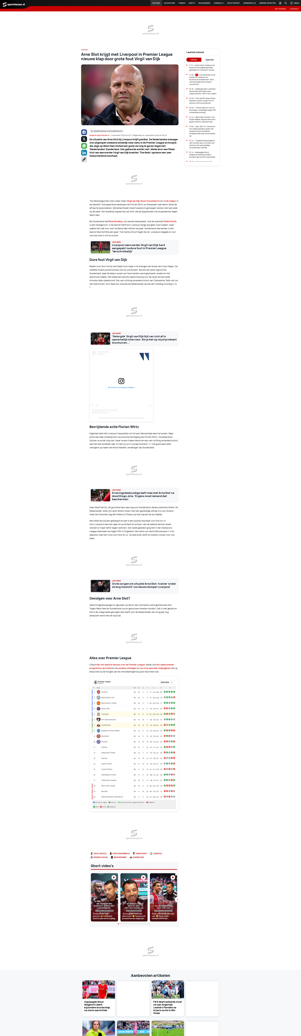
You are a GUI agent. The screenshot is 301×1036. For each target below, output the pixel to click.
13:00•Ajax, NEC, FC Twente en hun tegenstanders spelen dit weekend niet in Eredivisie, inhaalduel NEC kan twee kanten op (202, 131)
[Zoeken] (285, 3)
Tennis (181, 3)
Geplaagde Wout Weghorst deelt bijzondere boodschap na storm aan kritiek (97, 1006)
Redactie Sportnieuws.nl (99, 135)
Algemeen (210, 60)
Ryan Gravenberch (150, 201)
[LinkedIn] (84, 153)
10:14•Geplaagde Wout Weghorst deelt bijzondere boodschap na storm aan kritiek (202, 154)
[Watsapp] (84, 146)
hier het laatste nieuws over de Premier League (120, 664)
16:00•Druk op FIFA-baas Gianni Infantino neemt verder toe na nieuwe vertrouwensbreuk (202, 100)
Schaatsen (169, 3)
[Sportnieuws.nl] (14, 4)
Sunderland (138, 857)
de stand (107, 668)
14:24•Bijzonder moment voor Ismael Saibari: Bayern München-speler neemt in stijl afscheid (202, 119)
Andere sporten (267, 3)
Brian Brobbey (116, 221)
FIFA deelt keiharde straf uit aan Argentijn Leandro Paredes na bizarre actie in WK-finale (167, 1007)
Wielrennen (204, 3)
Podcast (294, 9)
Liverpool (157, 853)
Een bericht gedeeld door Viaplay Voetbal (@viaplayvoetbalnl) (121, 418)
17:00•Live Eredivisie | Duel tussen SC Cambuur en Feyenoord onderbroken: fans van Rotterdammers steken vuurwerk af (202, 79)
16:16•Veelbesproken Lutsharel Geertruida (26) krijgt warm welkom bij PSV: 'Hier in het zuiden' (203, 91)
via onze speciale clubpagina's (155, 668)
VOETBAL (84, 50)
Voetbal (156, 3)
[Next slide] (177, 899)
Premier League (101, 857)
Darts (192, 3)
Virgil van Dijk (133, 201)
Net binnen (280, 9)
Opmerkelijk (249, 3)
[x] (84, 139)
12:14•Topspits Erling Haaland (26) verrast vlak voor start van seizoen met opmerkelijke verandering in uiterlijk (201, 144)
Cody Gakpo (169, 201)
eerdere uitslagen (127, 668)
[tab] (118, 923)
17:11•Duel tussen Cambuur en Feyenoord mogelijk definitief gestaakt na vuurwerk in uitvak (202, 67)
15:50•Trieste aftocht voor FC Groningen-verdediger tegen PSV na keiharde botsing (202, 110)
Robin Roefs (170, 221)
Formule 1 (219, 3)
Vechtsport (233, 3)
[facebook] (84, 132)
